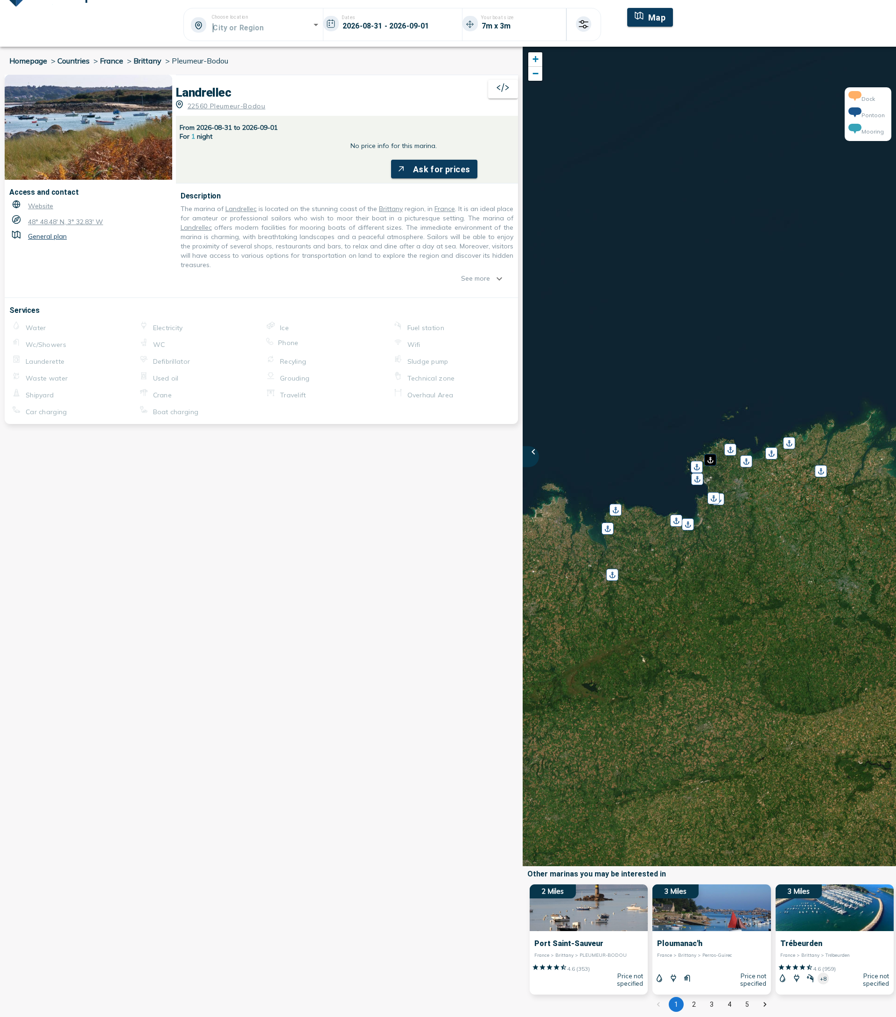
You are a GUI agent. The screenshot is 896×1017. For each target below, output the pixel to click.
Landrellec (241, 209)
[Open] (315, 24)
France (444, 209)
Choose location (229, 17)
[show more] (501, 278)
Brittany (391, 209)
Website (40, 206)
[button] (709, 456)
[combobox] (252, 27)
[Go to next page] (764, 1004)
